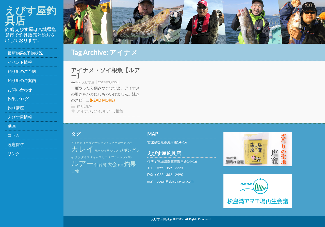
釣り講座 (16, 107)
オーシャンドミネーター (107, 142)
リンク (14, 153)
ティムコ (95, 157)
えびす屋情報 (20, 117)
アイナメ (84, 111)
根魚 (119, 111)
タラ (77, 157)
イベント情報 (20, 62)
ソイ (97, 111)
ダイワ (85, 157)
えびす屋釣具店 (31, 15)
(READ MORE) (102, 100)
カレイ (82, 148)
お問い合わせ (20, 89)
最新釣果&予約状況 (25, 53)
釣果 (130, 163)
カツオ (128, 142)
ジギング (127, 150)
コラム (14, 135)
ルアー (108, 111)
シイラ (105, 150)
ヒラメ (106, 157)
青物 (75, 171)
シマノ (114, 150)
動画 (12, 126)
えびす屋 (88, 82)
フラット (116, 157)
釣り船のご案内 (22, 80)
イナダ (87, 142)
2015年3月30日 (109, 82)
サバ (97, 150)
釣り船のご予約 (22, 71)
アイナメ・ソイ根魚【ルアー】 (105, 73)
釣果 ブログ (18, 98)
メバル (127, 157)
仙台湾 (100, 164)
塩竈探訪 (16, 144)
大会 (112, 164)
